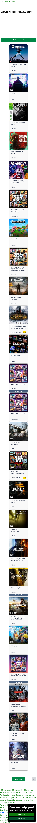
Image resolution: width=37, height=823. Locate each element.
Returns (26, 800)
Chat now (21, 814)
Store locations (11, 802)
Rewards (3, 805)
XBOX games (15, 790)
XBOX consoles (5, 790)
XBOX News (17, 792)
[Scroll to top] (34, 779)
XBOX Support (27, 792)
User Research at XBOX (20, 797)
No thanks (21, 818)
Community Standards (15, 795)
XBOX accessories (6, 792)
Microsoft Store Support (14, 800)
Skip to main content (7, 1)
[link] (18, 58)
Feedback (3, 795)
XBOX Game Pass (27, 790)
